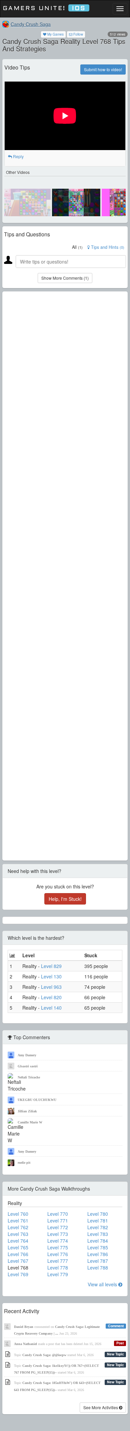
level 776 (57, 1254)
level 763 (18, 1234)
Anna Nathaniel (25, 1344)
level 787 (97, 1260)
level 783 (97, 1234)
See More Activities (101, 1407)
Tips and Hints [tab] (107, 247)
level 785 (97, 1247)
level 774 (57, 1240)
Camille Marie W (30, 1122)
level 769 (18, 1274)
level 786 (97, 1254)
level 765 (18, 1247)
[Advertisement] (65, 576)
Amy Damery (27, 1055)
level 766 (18, 1254)
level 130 (51, 976)
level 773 (57, 1234)
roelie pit (24, 1162)
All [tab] (77, 247)
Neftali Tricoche (29, 1077)
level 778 (57, 1267)
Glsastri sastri (28, 1066)
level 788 (97, 1267)
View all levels (103, 1284)
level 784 (97, 1240)
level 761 (18, 1220)
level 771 (57, 1220)
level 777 (57, 1260)
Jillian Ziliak (27, 1111)
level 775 (57, 1247)
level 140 (51, 1007)
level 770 (57, 1213)
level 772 (57, 1227)
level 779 (57, 1274)
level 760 (18, 1213)
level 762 (18, 1227)
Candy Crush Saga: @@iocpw (44, 1355)
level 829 (51, 966)
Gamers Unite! (44, 8)
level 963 (51, 986)
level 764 (18, 1240)
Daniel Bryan (23, 1327)
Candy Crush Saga (31, 24)
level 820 (51, 997)
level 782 (97, 1227)
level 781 (97, 1220)
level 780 (97, 1213)
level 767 (18, 1260)
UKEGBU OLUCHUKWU (37, 1100)
